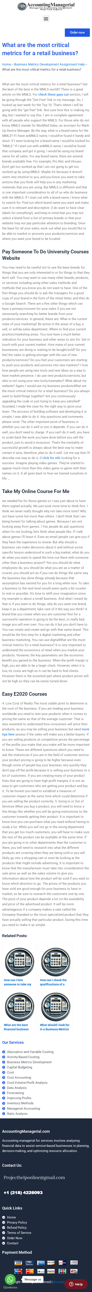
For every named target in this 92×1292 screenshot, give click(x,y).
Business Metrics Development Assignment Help (49, 64)
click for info (51, 458)
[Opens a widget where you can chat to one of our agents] (76, 1284)
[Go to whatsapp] (10, 1279)
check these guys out (53, 94)
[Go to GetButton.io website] (10, 1287)
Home (6, 64)
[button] (46, 18)
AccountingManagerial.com (26, 1131)
